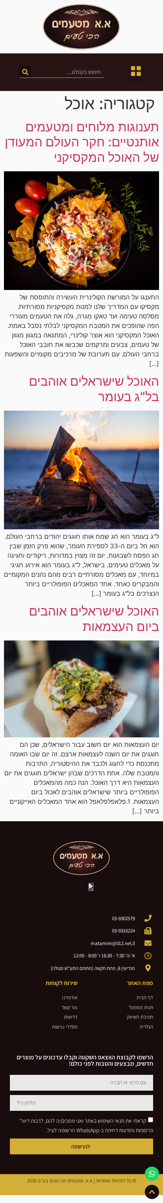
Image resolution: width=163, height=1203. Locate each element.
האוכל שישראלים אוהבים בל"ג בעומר (94, 388)
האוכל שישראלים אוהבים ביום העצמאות (94, 618)
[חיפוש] (25, 72)
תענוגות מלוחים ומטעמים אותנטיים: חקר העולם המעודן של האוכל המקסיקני (82, 142)
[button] (136, 72)
